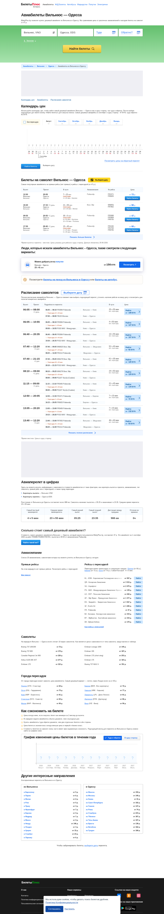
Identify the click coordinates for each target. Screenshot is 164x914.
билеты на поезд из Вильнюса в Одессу (66, 279)
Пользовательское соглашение (33, 904)
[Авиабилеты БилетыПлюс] (30, 883)
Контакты (24, 896)
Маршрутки (82, 4)
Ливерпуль (89, 695)
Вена (86, 703)
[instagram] (139, 895)
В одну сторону (131, 738)
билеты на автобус (106, 279)
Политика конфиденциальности (33, 900)
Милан (23, 703)
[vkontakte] (119, 895)
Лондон (130, 569)
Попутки (92, 4)
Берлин (87, 571)
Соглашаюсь (54, 909)
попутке (60, 262)
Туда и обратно (114, 738)
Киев (23, 695)
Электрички (102, 4)
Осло (101, 571)
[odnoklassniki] (129, 895)
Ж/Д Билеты (60, 4)
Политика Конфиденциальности (61, 902)
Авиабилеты (48, 4)
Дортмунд (88, 699)
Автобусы (71, 4)
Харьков (88, 690)
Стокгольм (25, 699)
